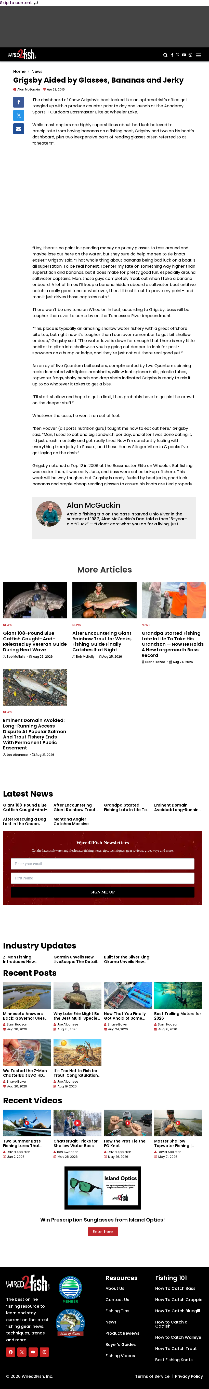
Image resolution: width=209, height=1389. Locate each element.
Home (19, 71)
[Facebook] (10, 1352)
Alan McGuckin (93, 505)
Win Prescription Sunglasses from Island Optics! (102, 1219)
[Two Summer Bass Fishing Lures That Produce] (27, 1123)
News (37, 71)
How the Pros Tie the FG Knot (125, 1143)
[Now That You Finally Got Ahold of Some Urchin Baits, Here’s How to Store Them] (128, 995)
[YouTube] (33, 1352)
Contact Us (117, 1300)
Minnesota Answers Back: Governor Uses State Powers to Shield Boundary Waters (26, 1020)
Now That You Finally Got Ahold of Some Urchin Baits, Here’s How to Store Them (125, 1020)
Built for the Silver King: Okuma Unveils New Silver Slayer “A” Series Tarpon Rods (127, 963)
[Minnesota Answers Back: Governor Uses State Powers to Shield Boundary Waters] (27, 995)
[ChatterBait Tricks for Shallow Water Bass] (77, 1123)
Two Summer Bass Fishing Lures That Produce (22, 1145)
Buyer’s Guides (121, 1344)
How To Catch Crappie (178, 1300)
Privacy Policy (189, 1376)
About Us (115, 1288)
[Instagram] (44, 1352)
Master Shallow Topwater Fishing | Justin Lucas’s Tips (173, 1145)
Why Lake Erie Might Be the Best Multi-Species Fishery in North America (77, 1020)
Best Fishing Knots (174, 1360)
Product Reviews (122, 1333)
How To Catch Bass (175, 1288)
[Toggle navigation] (198, 53)
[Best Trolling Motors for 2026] (178, 995)
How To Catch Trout (176, 1349)
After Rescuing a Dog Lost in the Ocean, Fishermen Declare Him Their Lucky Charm (26, 826)
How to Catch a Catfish (171, 1324)
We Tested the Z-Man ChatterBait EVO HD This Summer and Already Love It (25, 1077)
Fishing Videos (120, 1356)
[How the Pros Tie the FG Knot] (128, 1123)
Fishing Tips (117, 1311)
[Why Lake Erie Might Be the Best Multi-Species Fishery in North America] (77, 995)
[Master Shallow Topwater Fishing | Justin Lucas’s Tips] (178, 1123)
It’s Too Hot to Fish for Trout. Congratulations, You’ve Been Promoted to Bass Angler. (77, 1077)
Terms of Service (152, 1376)
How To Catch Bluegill (177, 1311)
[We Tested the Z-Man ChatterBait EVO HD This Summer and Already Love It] (27, 1052)
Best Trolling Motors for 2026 (177, 1016)
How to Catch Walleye (178, 1337)
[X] (22, 1352)
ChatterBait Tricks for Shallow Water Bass (76, 1143)
